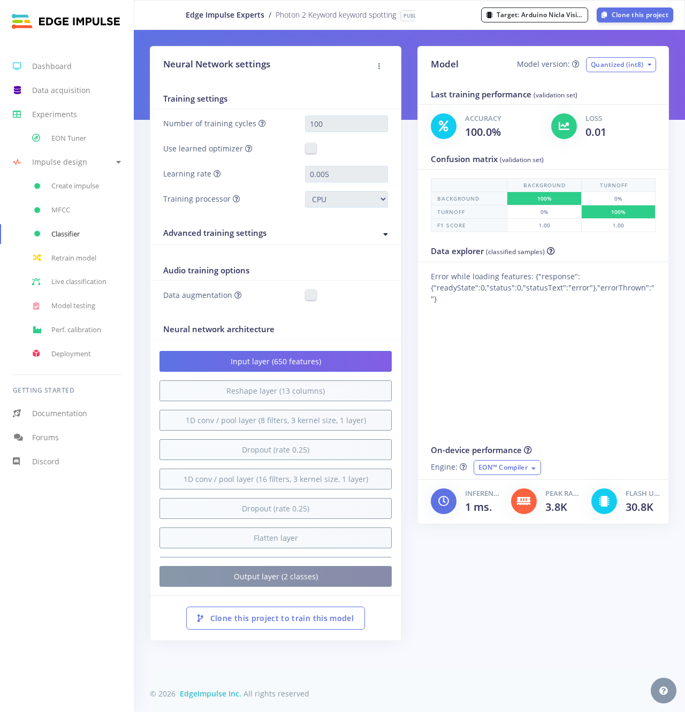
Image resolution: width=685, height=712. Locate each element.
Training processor (198, 199)
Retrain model (73, 258)
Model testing (73, 305)
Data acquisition (61, 90)
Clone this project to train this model (281, 618)
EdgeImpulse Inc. (210, 693)
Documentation (59, 413)
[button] (67, 162)
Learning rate (188, 174)
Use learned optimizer (204, 148)
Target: (541, 14)
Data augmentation (198, 295)
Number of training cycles (210, 123)
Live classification (78, 281)
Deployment (71, 353)
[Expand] (386, 234)
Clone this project (639, 14)
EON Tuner (68, 138)
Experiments (54, 114)
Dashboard (52, 66)
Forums (45, 437)
